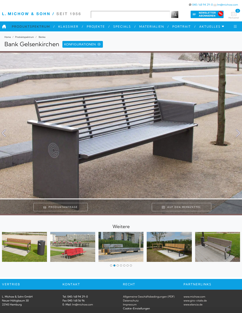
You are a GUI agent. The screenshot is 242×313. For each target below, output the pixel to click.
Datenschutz (131, 300)
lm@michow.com (227, 4)
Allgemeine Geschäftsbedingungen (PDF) (149, 296)
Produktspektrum (31, 26)
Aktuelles (210, 26)
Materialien (151, 26)
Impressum (130, 304)
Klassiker (68, 26)
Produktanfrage (62, 207)
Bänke (41, 37)
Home (7, 37)
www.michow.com (194, 296)
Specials (122, 26)
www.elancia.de (193, 304)
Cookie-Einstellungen (136, 308)
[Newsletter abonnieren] (203, 14)
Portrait (181, 26)
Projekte (96, 26)
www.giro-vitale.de (195, 300)
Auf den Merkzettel (183, 207)
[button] (238, 133)
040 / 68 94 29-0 (202, 4)
